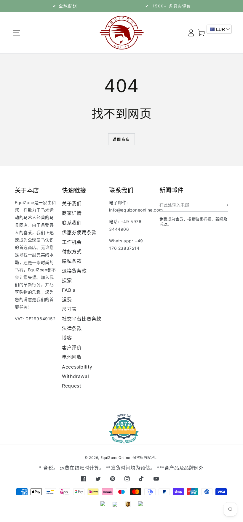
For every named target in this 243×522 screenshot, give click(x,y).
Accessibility (77, 367)
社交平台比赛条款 (81, 319)
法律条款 (71, 328)
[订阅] (226, 205)
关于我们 (71, 203)
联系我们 (71, 223)
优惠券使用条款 (79, 232)
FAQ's (68, 290)
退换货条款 (74, 271)
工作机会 (71, 242)
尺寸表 (69, 309)
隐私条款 (71, 261)
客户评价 (71, 347)
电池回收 (71, 357)
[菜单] (16, 32)
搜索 (67, 280)
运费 (67, 299)
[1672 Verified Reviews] (121, 439)
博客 (67, 338)
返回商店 (121, 139)
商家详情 (71, 213)
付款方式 (71, 251)
